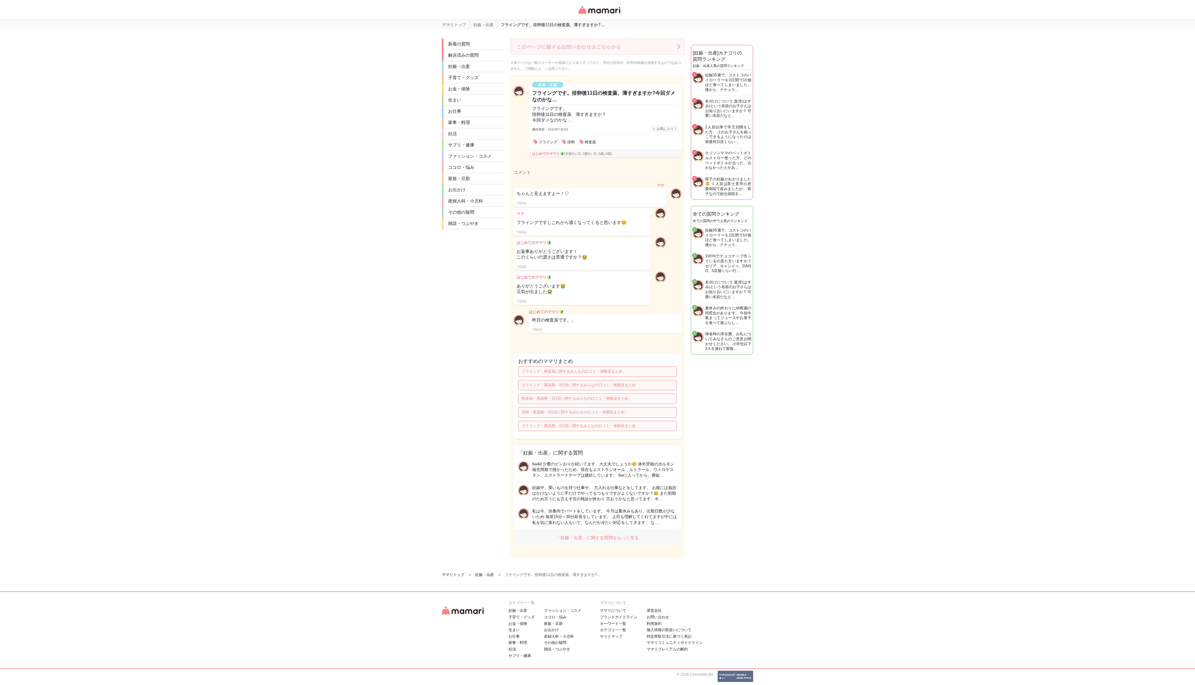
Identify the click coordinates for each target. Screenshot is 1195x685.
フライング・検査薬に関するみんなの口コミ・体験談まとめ (572, 371)
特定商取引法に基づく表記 (669, 636)
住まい (454, 100)
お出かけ (457, 189)
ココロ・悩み (461, 167)
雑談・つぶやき (463, 223)
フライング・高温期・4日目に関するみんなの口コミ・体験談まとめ (579, 426)
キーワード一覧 (613, 623)
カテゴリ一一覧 (613, 630)
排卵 (571, 142)
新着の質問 (459, 43)
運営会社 (654, 610)
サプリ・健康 (461, 144)
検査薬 (590, 142)
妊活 (452, 133)
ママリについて (613, 610)
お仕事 (454, 111)
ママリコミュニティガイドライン (675, 642)
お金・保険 (459, 88)
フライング (548, 142)
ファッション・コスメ (470, 156)
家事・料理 (459, 122)
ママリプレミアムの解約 (667, 649)
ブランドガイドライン (618, 617)
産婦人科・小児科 (465, 200)
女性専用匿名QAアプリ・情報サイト (599, 14)
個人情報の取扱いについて (669, 630)
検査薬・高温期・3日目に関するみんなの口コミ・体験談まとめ (575, 398)
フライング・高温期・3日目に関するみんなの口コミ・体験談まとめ (579, 385)
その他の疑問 (461, 212)
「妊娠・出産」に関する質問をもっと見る (597, 537)
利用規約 (654, 623)
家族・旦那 (459, 178)
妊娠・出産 (459, 66)
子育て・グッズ (463, 77)
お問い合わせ (658, 617)
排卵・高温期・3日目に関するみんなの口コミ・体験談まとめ (573, 412)
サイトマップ (611, 636)
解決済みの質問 (463, 55)
